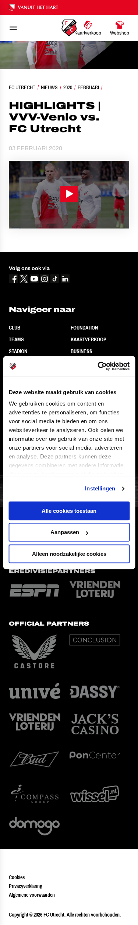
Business (81, 351)
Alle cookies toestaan (69, 511)
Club (14, 327)
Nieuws (49, 87)
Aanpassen (64, 532)
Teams (16, 339)
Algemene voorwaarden (32, 895)
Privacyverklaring (25, 886)
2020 (67, 87)
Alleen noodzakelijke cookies (69, 554)
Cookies (17, 877)
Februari (88, 87)
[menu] (13, 28)
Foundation (84, 327)
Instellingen (100, 488)
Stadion (18, 351)
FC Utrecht (22, 87)
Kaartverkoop (88, 339)
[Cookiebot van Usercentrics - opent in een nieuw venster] (98, 366)
